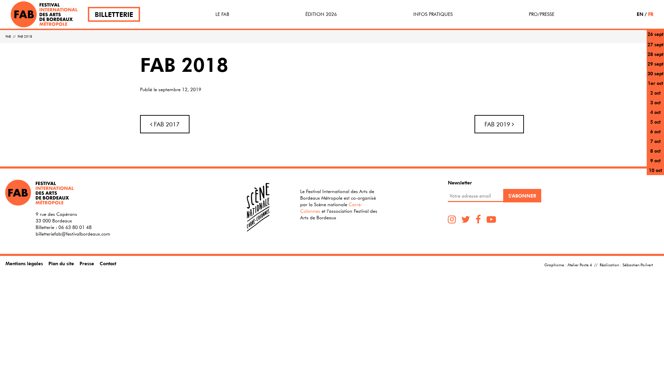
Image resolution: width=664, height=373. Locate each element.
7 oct (655, 141)
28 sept (655, 54)
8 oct (655, 150)
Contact (108, 263)
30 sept (655, 73)
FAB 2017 (165, 124)
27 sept (655, 44)
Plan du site (61, 263)
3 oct (655, 102)
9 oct (655, 160)
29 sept (655, 63)
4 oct (655, 112)
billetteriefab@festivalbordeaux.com (73, 234)
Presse (87, 263)
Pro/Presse (541, 14)
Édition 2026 (321, 14)
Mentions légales (24, 263)
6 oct (655, 131)
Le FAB (222, 14)
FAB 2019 (498, 124)
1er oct (655, 83)
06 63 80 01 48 (75, 227)
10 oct (655, 170)
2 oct (655, 92)
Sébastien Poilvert (637, 264)
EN (640, 14)
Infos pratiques (433, 14)
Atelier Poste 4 (580, 264)
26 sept (655, 34)
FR (650, 14)
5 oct (655, 121)
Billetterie (114, 14)
